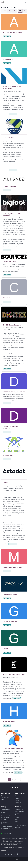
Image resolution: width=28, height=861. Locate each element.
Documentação (5, 797)
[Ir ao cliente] (14, 22)
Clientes (17, 823)
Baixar (16, 795)
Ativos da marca (19, 811)
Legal (16, 825)
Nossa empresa (19, 809)
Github (17, 798)
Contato (17, 813)
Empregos (17, 815)
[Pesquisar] (9, 11)
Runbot (17, 800)
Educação (3, 819)
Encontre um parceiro (6, 826)
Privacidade (22, 825)
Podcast (17, 819)
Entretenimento (7, 36)
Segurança (18, 827)
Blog (16, 821)
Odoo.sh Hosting (5, 809)
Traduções (18, 802)
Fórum (2, 799)
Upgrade (3, 814)
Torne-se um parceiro (7, 828)
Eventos (17, 817)
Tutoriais (3, 795)
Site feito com (12, 859)
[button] (26, 2)
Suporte (3, 812)
